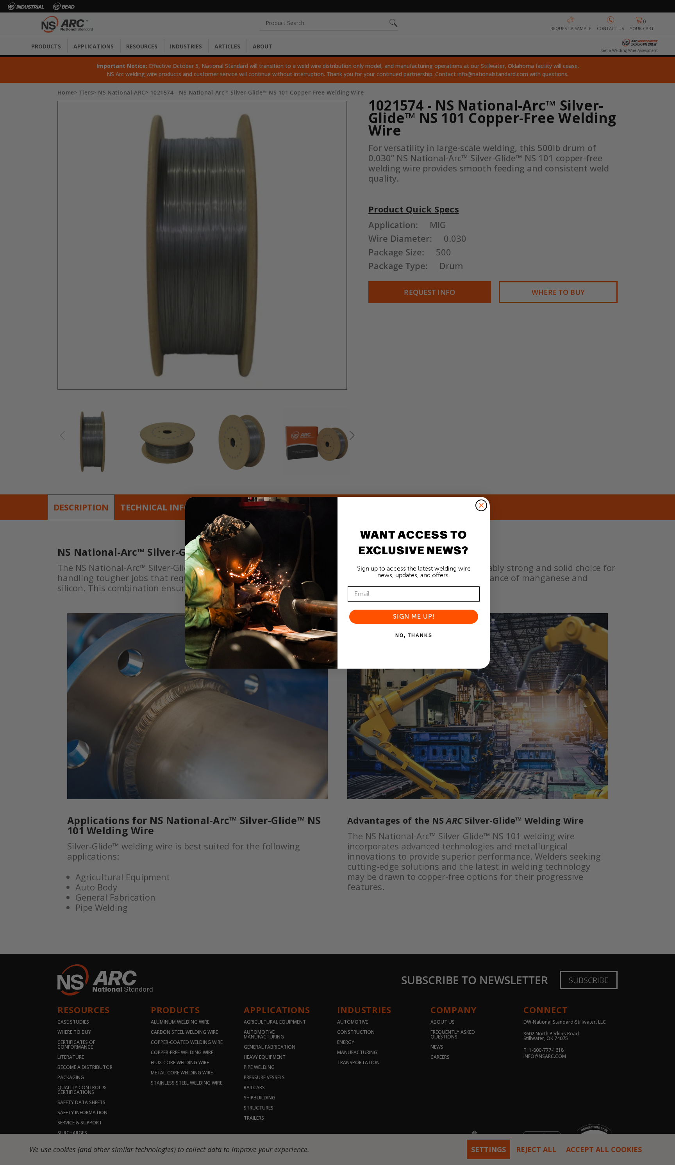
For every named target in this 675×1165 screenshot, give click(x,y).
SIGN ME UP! (414, 616)
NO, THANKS (413, 635)
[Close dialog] (481, 505)
